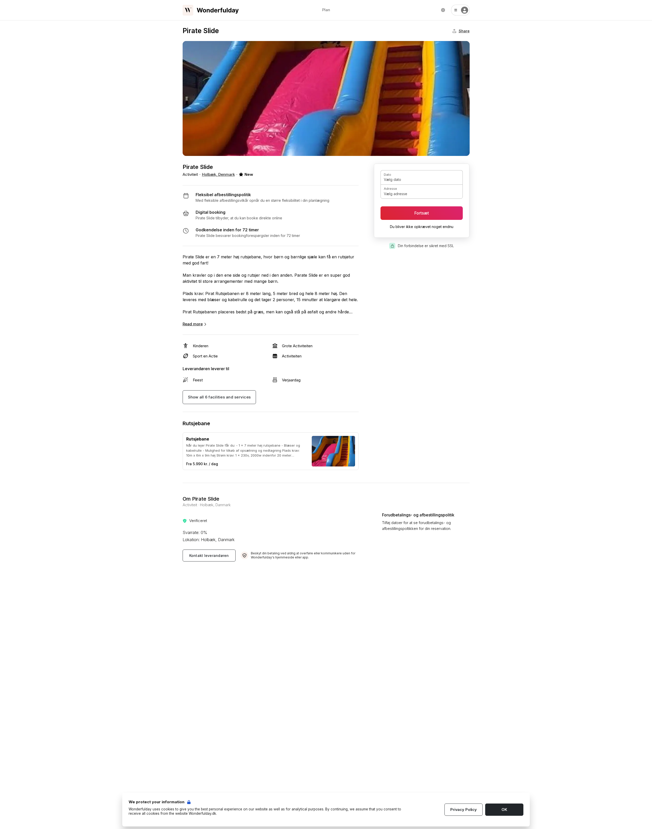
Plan (326, 9)
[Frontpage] (211, 10)
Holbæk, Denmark (218, 174)
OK (504, 809)
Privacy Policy (463, 809)
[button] (460, 10)
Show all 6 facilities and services (219, 397)
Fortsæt (421, 213)
